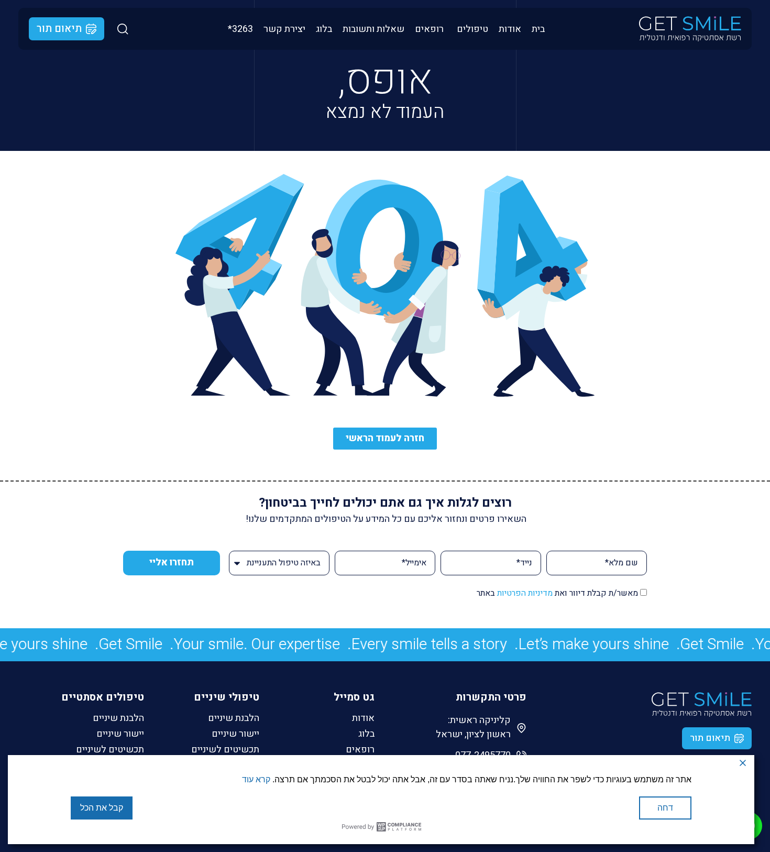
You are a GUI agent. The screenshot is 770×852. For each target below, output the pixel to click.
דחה (665, 807)
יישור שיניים (235, 734)
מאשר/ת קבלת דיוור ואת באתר (557, 593)
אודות (363, 718)
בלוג (366, 734)
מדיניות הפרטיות (525, 593)
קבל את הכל (101, 807)
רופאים (360, 750)
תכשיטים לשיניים (225, 750)
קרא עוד (256, 779)
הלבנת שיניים (233, 718)
